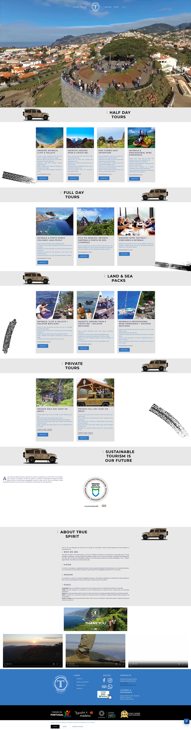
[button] (124, 7)
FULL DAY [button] (83, 7)
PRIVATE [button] (116, 7)
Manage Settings (77, 726)
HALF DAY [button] (76, 7)
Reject (65, 726)
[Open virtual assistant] (186, 721)
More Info (43, 178)
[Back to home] (95, 7)
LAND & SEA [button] (108, 7)
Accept (55, 726)
